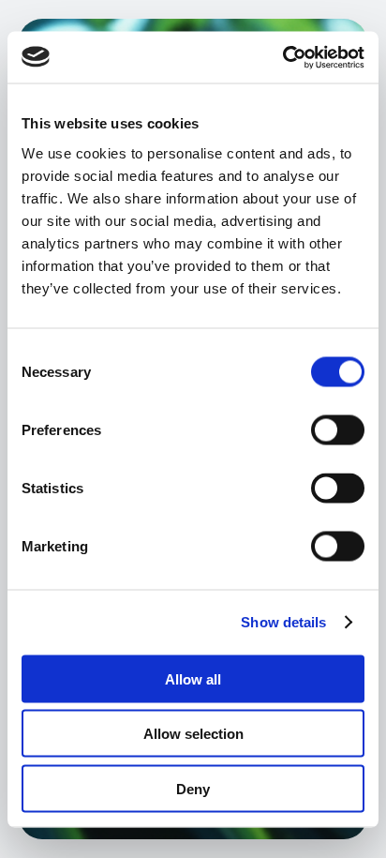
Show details (283, 622)
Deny (193, 788)
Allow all (193, 678)
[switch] (337, 429)
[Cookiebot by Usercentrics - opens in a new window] (282, 57)
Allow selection (193, 734)
